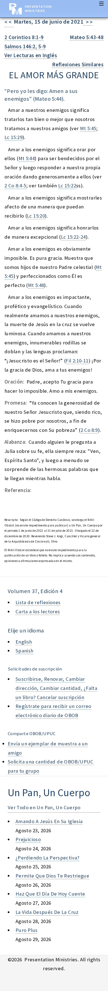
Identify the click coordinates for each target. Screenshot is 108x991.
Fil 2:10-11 (77, 360)
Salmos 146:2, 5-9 (25, 46)
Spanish (25, 650)
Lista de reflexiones (38, 602)
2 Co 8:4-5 (15, 185)
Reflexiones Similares (78, 64)
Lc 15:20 (36, 216)
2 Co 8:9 (89, 430)
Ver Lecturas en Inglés (30, 55)
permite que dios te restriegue (52, 876)
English (24, 642)
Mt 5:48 (36, 285)
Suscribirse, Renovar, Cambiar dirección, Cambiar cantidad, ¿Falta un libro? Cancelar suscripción (56, 688)
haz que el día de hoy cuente (50, 894)
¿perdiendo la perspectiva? (47, 857)
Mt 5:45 (88, 128)
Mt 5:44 (27, 158)
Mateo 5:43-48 (87, 37)
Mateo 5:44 (48, 98)
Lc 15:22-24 (73, 237)
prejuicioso (28, 839)
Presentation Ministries (38, 8)
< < (9, 22)
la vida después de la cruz (47, 912)
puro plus (26, 930)
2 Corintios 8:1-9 (23, 37)
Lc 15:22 (67, 185)
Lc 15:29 (13, 137)
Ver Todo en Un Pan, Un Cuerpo (44, 807)
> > (88, 22)
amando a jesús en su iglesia (49, 821)
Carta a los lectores (38, 611)
